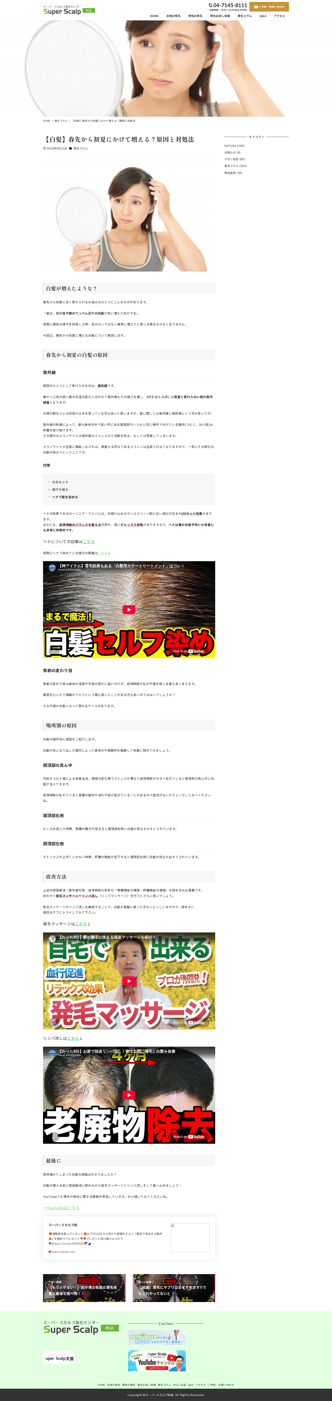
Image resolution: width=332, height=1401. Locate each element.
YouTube (230, 146)
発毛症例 (230, 173)
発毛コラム (81, 148)
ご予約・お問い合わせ (221, 1385)
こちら (89, 541)
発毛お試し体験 (146, 1385)
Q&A (190, 1385)
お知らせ (230, 152)
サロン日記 (231, 159)
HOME (101, 1385)
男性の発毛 (128, 1385)
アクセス (200, 1385)
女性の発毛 (113, 1385)
